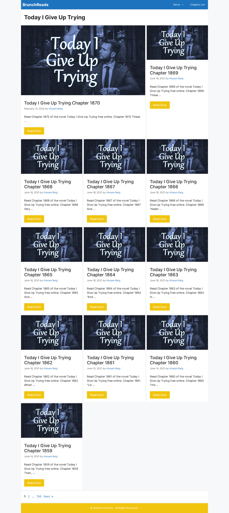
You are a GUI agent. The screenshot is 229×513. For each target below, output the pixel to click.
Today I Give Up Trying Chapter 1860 (173, 360)
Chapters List (197, 4)
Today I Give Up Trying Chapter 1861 (110, 360)
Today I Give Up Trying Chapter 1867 (110, 184)
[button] (183, 4)
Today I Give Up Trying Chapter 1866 (173, 184)
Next (48, 496)
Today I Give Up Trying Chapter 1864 (110, 272)
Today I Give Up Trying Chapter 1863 (173, 272)
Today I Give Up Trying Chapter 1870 (62, 103)
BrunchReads (35, 4)
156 (39, 496)
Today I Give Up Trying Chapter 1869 (173, 70)
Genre (176, 4)
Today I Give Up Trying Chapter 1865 (47, 272)
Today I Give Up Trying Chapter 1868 (47, 184)
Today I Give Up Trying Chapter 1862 (47, 360)
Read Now (34, 131)
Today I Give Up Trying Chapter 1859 (47, 448)
